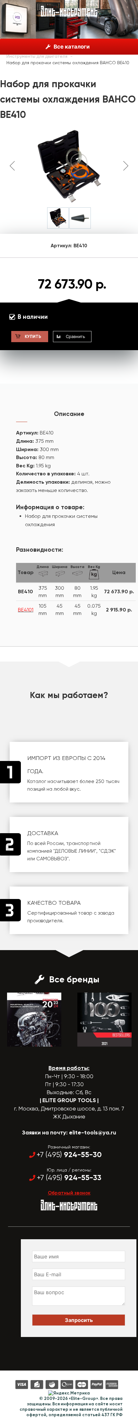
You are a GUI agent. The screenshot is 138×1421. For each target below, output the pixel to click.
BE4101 (25, 610)
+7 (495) (69, 1155)
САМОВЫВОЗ (51, 859)
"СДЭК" (107, 851)
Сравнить (75, 336)
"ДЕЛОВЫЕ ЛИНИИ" (74, 851)
